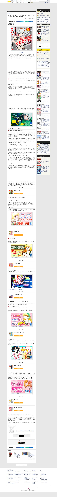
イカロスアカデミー (35, 477)
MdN (32, 478)
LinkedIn (32, 21)
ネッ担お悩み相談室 (10, 478)
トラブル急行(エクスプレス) (19, 294)
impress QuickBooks (43, 474)
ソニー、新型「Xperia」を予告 (42, 152)
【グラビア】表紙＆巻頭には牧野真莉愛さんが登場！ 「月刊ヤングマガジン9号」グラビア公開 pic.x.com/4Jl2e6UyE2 (44, 53)
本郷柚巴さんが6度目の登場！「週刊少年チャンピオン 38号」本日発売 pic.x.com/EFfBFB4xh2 (43, 59)
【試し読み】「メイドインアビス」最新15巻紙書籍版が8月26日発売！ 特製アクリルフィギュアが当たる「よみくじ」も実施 (45, 134)
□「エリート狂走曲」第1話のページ (15, 257)
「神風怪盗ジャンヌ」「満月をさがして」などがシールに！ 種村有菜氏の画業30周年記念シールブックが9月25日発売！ (45, 111)
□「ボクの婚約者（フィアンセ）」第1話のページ (17, 326)
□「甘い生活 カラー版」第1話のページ (15, 393)
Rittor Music (25, 470)
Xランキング (40, 49)
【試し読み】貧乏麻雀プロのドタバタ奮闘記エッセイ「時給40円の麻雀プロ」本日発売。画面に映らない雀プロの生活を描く (45, 92)
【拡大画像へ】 (21, 52)
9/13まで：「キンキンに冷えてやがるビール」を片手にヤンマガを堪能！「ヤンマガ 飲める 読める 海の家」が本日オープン (45, 168)
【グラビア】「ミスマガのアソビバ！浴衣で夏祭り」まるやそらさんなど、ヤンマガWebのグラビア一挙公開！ (44, 20)
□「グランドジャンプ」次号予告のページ (15, 76)
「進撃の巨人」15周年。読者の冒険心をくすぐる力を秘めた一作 (17, 455)
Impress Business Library (18, 474)
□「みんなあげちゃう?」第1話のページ (15, 359)
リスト (14, 21)
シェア (18, 21)
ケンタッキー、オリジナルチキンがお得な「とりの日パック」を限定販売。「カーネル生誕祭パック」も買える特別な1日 (44, 145)
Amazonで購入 (18, 193)
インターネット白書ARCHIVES (11, 483)
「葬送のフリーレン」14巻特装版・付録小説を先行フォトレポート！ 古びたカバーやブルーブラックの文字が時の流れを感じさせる (31, 457)
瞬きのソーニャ (17, 190)
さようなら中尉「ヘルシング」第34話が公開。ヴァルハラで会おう (45, 102)
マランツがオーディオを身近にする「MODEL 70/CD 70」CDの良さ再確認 (45, 30)
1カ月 (48, 11)
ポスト (12, 21)
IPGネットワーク (42, 478)
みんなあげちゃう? (17, 365)
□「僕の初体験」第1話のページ (15, 225)
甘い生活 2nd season (18, 407)
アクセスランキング (41, 10)
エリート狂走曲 (17, 263)
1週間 (45, 11)
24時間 (42, 11)
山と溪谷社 (25, 477)
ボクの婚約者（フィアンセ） (19, 332)
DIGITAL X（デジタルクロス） (19, 477)
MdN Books (34, 479)
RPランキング (40, 50)
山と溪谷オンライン (27, 478)
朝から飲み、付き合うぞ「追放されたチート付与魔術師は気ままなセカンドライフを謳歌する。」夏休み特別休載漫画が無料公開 (45, 130)
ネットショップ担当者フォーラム (19, 473)
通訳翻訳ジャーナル (35, 474)
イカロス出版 (33, 470)
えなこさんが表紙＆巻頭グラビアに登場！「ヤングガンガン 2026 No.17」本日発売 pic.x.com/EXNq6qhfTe (44, 65)
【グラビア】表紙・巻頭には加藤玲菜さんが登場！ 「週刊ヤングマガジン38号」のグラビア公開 (44, 16)
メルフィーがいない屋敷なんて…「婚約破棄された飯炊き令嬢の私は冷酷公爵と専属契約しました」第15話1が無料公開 (45, 121)
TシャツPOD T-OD (27, 474)
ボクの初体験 (16, 231)
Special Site (40, 24)
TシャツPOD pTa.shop (44, 479)
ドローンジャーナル (10, 477)
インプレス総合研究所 (10, 474)
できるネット (9, 482)
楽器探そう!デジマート (28, 473)
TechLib (34, 483)
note (27, 21)
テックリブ (33, 482)
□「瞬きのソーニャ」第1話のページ (15, 126)
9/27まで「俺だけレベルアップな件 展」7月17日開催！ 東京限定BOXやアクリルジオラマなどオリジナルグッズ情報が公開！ (45, 171)
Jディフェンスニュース (36, 473)
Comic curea (42, 473)
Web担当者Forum (10, 473)
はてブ (23, 21)
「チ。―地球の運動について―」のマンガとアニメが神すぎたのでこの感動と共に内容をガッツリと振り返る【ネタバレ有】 (25, 431)
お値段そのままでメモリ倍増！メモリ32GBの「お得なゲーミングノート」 (45, 33)
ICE (40, 470)
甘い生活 (16, 399)
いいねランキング (47, 50)
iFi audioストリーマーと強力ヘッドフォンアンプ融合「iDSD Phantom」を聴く (45, 27)
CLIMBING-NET (27, 479)
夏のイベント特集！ (41, 156)
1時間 (38, 11)
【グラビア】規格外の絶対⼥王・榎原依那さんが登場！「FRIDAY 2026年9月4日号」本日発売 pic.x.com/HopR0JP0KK (44, 62)
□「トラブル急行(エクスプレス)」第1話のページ (16, 289)
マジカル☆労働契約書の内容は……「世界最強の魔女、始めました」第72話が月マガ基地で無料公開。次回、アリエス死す (45, 125)
